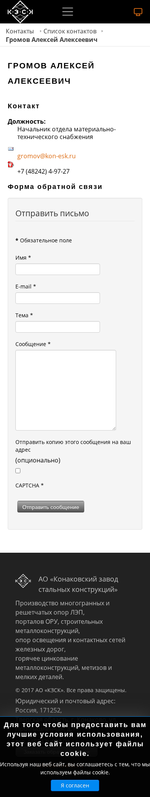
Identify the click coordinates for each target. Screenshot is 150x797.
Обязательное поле (43, 240)
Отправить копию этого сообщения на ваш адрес (73, 445)
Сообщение (33, 344)
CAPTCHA (29, 485)
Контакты (20, 31)
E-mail (25, 286)
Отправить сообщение (50, 506)
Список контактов (70, 31)
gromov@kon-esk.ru (46, 156)
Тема (24, 315)
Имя (23, 257)
